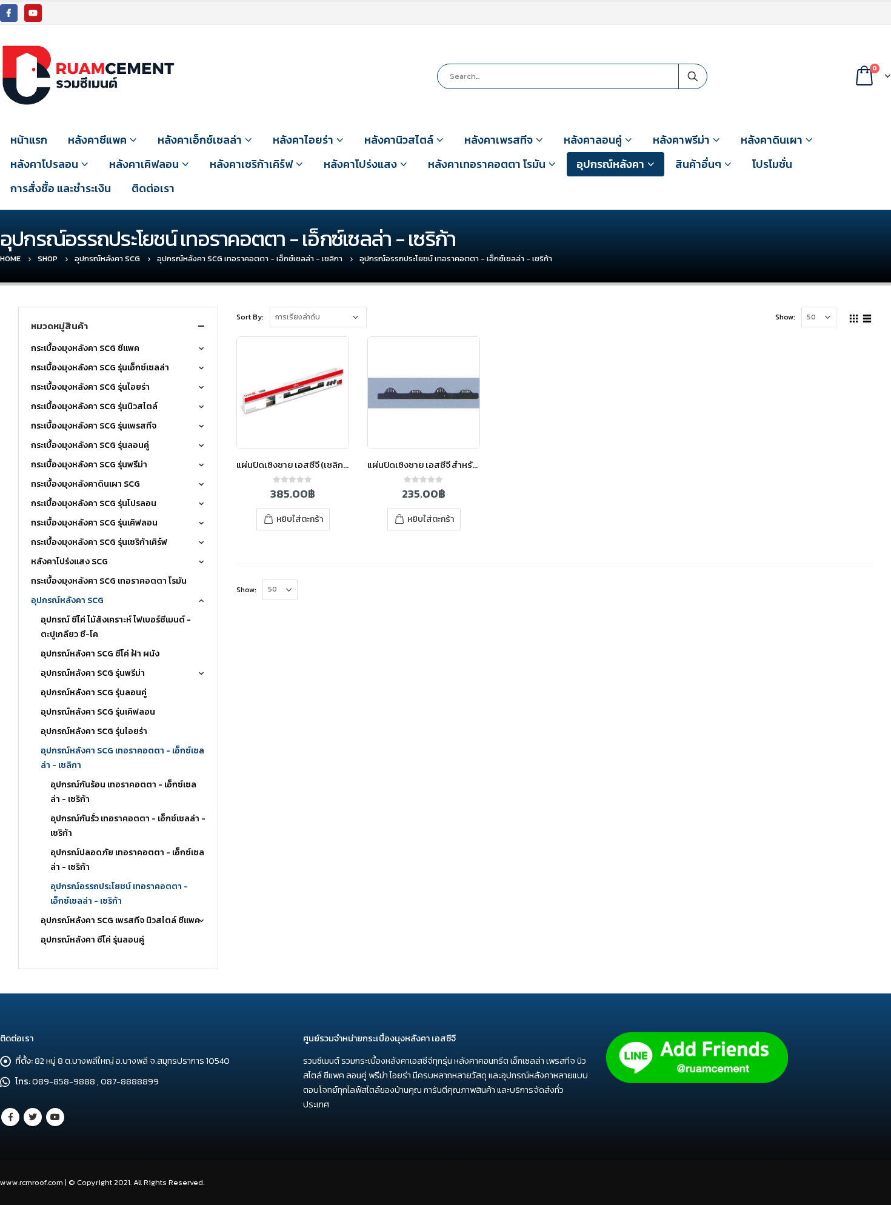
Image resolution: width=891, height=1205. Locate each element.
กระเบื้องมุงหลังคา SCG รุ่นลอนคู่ (90, 445)
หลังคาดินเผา (772, 140)
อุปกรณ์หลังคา (610, 164)
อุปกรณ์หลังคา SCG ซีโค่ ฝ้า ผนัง (100, 653)
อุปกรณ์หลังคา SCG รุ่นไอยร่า (94, 731)
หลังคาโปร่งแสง (360, 164)
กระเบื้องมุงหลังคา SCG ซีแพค (85, 348)
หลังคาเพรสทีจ (498, 140)
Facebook (10, 1117)
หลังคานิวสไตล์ (398, 140)
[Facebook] (9, 13)
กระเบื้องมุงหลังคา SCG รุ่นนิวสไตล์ (94, 406)
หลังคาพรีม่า (681, 140)
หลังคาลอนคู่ (593, 140)
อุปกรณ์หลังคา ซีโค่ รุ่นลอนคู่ (92, 939)
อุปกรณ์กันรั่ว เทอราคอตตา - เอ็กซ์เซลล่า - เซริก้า (127, 825)
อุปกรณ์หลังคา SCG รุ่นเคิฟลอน (98, 712)
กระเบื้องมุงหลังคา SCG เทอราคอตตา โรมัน (109, 581)
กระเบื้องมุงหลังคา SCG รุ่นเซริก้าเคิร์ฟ (99, 542)
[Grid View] (854, 316)
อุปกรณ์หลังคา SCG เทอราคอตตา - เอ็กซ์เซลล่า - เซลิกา (122, 758)
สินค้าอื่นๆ (698, 164)
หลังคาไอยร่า (303, 140)
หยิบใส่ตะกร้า (299, 519)
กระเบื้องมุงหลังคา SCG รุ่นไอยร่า (90, 387)
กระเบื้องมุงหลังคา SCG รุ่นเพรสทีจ (93, 425)
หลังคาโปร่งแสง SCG (69, 561)
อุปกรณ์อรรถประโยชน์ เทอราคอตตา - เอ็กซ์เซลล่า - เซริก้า (119, 893)
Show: (785, 317)
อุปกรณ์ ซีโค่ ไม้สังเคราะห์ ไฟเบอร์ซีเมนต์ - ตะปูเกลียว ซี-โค (116, 627)
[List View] (867, 316)
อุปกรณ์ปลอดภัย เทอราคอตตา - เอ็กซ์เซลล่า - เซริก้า (127, 859)
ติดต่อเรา (153, 188)
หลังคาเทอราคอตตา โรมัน (487, 164)
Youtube (55, 1117)
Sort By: (250, 317)
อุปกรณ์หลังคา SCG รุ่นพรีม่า (93, 673)
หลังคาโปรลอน (44, 164)
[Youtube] (33, 13)
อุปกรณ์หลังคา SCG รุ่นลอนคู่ (94, 692)
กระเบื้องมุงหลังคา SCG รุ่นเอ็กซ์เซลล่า (100, 367)
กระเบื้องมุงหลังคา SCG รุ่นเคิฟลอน (94, 522)
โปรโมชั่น (772, 164)
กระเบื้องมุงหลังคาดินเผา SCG (85, 484)
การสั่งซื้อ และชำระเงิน (60, 188)
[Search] (693, 76)
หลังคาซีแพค (97, 140)
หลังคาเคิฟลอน (144, 164)
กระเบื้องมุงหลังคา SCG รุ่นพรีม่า (89, 464)
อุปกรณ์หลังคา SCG (67, 600)
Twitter (33, 1117)
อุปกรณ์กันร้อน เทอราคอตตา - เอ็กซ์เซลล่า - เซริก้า (123, 792)
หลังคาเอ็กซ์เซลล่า (200, 140)
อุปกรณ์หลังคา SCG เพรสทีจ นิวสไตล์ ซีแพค (120, 920)
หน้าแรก (28, 140)
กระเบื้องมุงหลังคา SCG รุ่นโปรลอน (93, 503)
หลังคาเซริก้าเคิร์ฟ (251, 164)
